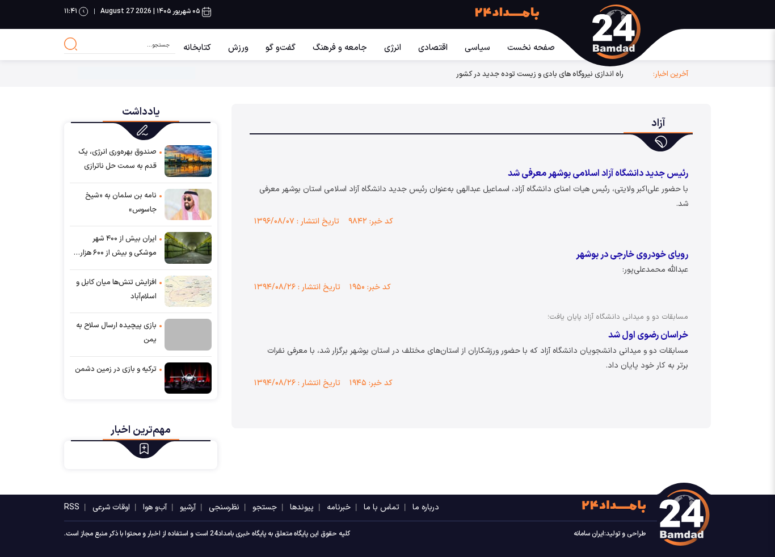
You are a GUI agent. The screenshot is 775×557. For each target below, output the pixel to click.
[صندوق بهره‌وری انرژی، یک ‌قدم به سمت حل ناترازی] (188, 160)
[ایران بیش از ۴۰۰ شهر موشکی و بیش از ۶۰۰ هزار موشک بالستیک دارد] (188, 247)
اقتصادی (433, 47)
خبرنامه (339, 507)
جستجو (264, 507)
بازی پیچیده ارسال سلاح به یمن (116, 332)
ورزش (238, 47)
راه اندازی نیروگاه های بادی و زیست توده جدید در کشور (540, 74)
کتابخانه (197, 47)
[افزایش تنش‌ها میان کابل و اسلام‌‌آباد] (188, 290)
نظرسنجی (224, 507)
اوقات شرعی (111, 507)
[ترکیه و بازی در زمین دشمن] (188, 377)
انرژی (392, 47)
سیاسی (477, 47)
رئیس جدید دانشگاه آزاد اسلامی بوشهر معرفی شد (598, 173)
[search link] (71, 44)
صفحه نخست (531, 47)
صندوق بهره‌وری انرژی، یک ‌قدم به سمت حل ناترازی (117, 159)
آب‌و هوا (155, 507)
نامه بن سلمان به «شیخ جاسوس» (121, 203)
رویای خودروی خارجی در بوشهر (632, 254)
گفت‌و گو (281, 47)
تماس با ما (381, 507)
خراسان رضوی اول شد (648, 335)
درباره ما (425, 507)
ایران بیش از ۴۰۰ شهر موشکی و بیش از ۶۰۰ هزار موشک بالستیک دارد (118, 246)
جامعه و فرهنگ (340, 47)
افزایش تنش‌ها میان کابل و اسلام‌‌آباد (116, 289)
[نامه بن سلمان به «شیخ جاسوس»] (188, 204)
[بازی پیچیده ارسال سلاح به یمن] (188, 335)
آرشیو (188, 507)
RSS (71, 507)
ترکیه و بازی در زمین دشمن (116, 369)
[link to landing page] (639, 32)
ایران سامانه (589, 534)
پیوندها (302, 507)
